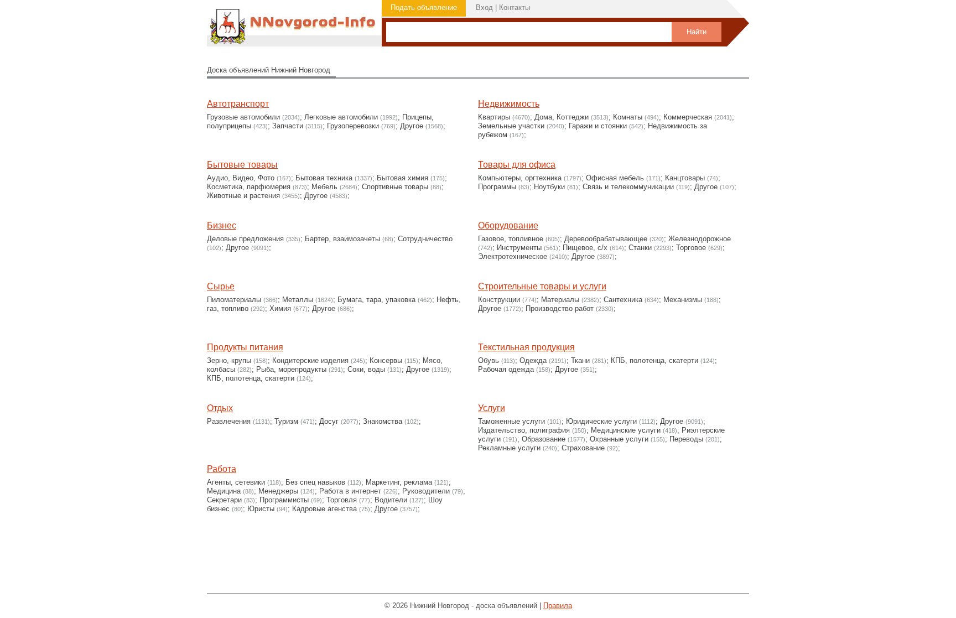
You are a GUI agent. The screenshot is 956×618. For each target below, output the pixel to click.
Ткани (580, 360)
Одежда (533, 360)
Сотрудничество (425, 239)
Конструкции (499, 299)
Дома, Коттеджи (561, 117)
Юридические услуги (601, 421)
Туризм (286, 421)
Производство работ (560, 308)
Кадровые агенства (324, 509)
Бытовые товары (242, 164)
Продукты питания (245, 347)
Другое (411, 126)
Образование (543, 439)
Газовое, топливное (510, 239)
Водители (391, 500)
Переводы (686, 439)
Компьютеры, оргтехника (520, 178)
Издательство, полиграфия (524, 430)
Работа (221, 469)
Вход (484, 7)
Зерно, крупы (229, 360)
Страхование (583, 448)
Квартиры (494, 117)
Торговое (691, 247)
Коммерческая (687, 117)
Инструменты (519, 247)
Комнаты (627, 117)
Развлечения (229, 421)
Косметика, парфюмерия (248, 187)
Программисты (284, 500)
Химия (280, 308)
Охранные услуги (619, 439)
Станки (640, 247)
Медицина (224, 491)
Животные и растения (243, 195)
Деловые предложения (245, 239)
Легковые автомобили (341, 117)
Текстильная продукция (526, 347)
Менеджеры (278, 491)
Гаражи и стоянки (598, 126)
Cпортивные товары (395, 187)
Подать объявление (424, 7)
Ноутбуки (549, 187)
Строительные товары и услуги (542, 286)
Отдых (220, 408)
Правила (557, 605)
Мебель (324, 187)
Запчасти (287, 126)
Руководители (426, 491)
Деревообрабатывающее (605, 239)
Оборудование (508, 225)
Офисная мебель (615, 178)
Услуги (491, 408)
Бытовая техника (323, 178)
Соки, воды (366, 369)
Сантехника (623, 299)
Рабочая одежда (506, 369)
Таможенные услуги (511, 421)
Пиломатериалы (234, 299)
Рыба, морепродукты (291, 369)
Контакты (514, 7)
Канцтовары (685, 178)
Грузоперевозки (353, 126)
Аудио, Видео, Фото (240, 178)
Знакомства (382, 421)
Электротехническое (512, 256)
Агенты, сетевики (236, 482)
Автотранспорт (238, 103)
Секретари (224, 500)
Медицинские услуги (626, 430)
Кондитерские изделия (310, 360)
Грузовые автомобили (243, 117)
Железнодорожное (699, 239)
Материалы (560, 299)
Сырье (221, 286)
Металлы (297, 299)
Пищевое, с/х (585, 247)
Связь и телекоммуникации (628, 187)
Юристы (260, 509)
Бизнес (221, 225)
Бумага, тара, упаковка (376, 299)
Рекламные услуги (509, 448)
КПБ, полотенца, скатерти (250, 378)
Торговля (341, 500)
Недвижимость (508, 103)
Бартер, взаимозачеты (342, 239)
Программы (497, 187)
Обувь (488, 360)
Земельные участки (511, 126)
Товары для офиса (516, 164)
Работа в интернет (350, 491)
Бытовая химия (402, 178)
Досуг (329, 421)
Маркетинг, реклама (399, 482)
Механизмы (682, 299)
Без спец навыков (315, 482)
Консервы (386, 360)
